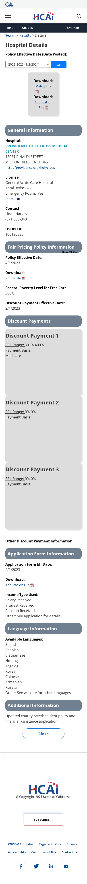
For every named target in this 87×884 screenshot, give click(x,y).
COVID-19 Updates (20, 844)
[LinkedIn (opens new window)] (51, 866)
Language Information (32, 629)
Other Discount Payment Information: (40, 541)
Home (8, 28)
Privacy (72, 844)
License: (13, 177)
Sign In (27, 28)
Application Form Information (41, 554)
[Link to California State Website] (9, 4)
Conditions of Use (43, 852)
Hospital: (13, 140)
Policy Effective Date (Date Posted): (36, 54)
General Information (30, 130)
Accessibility (17, 852)
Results (25, 35)
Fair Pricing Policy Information (43, 248)
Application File (17, 585)
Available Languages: (24, 639)
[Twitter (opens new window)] (36, 866)
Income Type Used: (21, 594)
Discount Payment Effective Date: (35, 303)
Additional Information (33, 705)
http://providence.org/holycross (30, 167)
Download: (43, 80)
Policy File (43, 86)
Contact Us (69, 852)
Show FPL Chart (70, 251)
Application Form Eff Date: (29, 564)
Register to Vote (50, 844)
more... (10, 198)
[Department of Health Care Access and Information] (43, 15)
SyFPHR (73, 28)
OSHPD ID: (15, 229)
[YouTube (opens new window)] (66, 866)
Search (10, 35)
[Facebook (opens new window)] (21, 866)
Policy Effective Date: (24, 257)
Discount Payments (29, 321)
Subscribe (42, 819)
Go (59, 65)
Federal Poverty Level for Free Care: (36, 287)
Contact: (13, 208)
